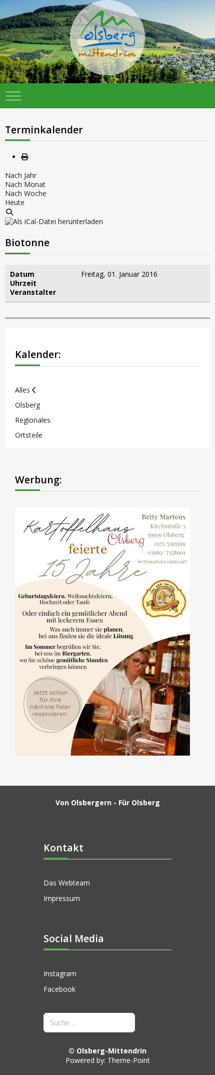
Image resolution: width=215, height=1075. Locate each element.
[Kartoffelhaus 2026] (102, 630)
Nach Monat (25, 184)
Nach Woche (25, 193)
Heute (14, 202)
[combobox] (89, 1022)
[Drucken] (24, 156)
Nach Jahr (20, 175)
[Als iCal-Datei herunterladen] (54, 221)
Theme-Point (129, 1060)
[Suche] (9, 212)
